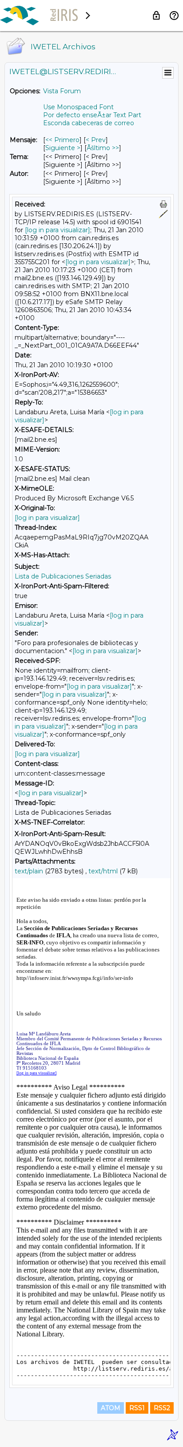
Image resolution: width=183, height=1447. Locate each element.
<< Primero (62, 140)
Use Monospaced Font (78, 107)
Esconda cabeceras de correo (88, 123)
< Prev (96, 140)
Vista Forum (62, 91)
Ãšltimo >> (103, 148)
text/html (103, 871)
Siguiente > (62, 148)
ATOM (110, 1408)
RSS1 (137, 1408)
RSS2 (162, 1408)
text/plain (29, 871)
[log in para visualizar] (57, 230)
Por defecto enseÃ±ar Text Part (92, 115)
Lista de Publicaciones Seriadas (63, 576)
